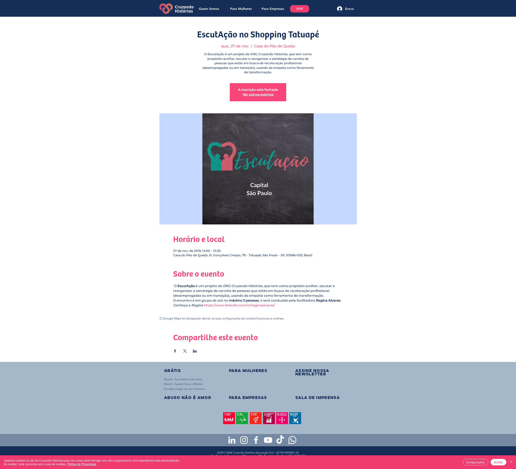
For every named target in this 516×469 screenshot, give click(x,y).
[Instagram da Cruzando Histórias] (244, 440)
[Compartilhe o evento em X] (185, 351)
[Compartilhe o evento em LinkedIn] (195, 351)
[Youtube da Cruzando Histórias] (268, 440)
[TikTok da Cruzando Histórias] (280, 440)
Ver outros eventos (258, 94)
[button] (312, 372)
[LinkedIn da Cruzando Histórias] (232, 440)
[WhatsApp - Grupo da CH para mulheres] (292, 440)
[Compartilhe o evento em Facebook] (175, 351)
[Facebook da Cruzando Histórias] (256, 440)
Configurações (475, 462)
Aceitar (498, 462)
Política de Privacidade (81, 464)
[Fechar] (511, 462)
